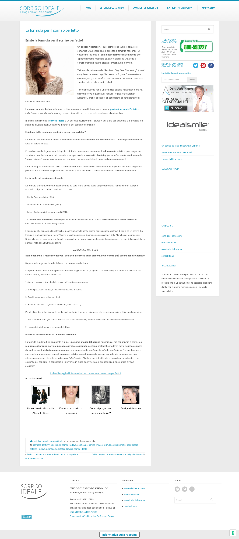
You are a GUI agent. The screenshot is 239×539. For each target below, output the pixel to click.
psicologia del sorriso (171, 249)
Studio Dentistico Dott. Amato (83, 512)
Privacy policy (76, 516)
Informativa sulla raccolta (119, 534)
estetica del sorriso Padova (63, 445)
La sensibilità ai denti (171, 159)
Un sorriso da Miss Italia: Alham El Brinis (180, 146)
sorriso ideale (56, 441)
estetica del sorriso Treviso (90, 445)
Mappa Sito (208, 7)
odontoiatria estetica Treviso (59, 449)
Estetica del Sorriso (112, 7)
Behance (177, 489)
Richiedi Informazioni (180, 7)
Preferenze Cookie (106, 516)
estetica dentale (41, 441)
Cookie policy (89, 516)
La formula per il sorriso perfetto (52, 30)
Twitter (184, 489)
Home (88, 7)
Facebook (192, 489)
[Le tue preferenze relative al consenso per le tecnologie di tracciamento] (233, 533)
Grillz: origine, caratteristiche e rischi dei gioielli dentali (118, 454)
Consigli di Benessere (145, 7)
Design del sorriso (131, 408)
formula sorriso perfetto (115, 445)
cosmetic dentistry (41, 445)
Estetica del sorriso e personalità (176, 152)
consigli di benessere (171, 236)
